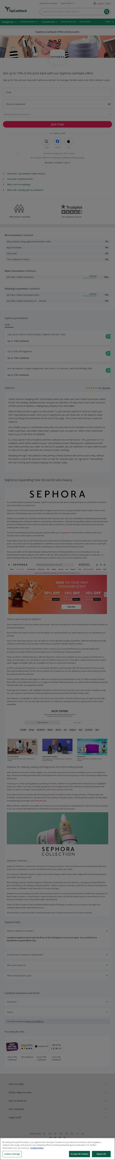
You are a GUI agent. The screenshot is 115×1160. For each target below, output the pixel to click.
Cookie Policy (36, 1148)
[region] (57, 1149)
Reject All (101, 1154)
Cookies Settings (12, 1154)
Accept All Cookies (79, 1154)
